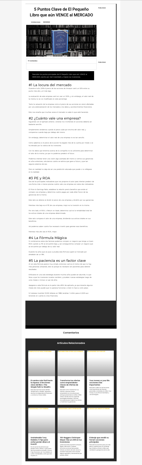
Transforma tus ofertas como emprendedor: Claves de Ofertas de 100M (70, 383)
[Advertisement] (106, 35)
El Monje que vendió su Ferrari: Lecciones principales (99, 439)
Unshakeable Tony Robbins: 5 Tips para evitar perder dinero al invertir (40, 440)
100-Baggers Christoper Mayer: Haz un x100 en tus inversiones (71, 439)
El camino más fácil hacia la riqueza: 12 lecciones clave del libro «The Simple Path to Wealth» (42, 383)
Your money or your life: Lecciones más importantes (99, 382)
